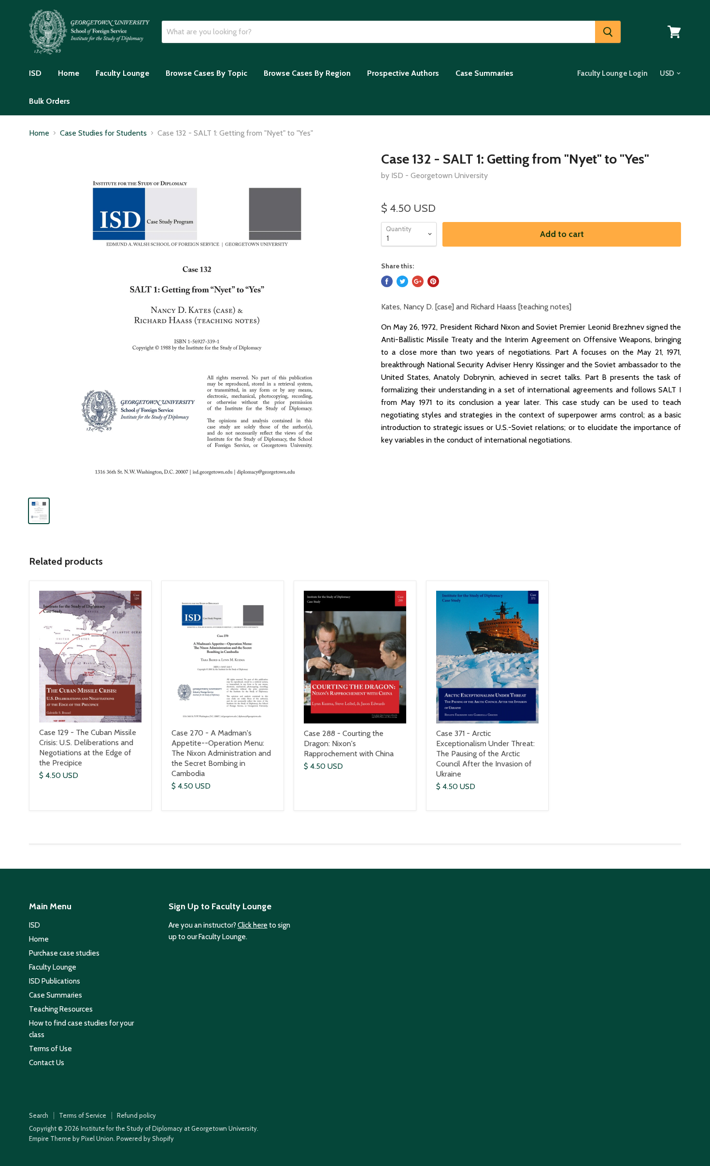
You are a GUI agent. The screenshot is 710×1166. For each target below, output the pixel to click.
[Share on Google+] (418, 281)
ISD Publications (54, 981)
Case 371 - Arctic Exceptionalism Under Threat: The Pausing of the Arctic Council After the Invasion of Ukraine (485, 753)
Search (38, 1115)
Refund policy (136, 1115)
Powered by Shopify (145, 1138)
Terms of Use (50, 1048)
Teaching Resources (61, 1009)
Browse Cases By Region (307, 73)
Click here (253, 925)
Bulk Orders (49, 101)
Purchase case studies (64, 953)
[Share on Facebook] (387, 281)
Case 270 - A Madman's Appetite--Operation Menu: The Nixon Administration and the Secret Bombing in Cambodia (221, 753)
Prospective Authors (403, 73)
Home (68, 73)
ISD (35, 73)
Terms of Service (82, 1115)
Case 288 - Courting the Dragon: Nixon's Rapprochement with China (349, 743)
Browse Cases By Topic (206, 73)
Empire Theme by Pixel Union (71, 1138)
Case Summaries (484, 73)
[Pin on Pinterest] (433, 281)
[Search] (608, 32)
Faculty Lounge (122, 73)
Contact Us (46, 1062)
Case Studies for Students (103, 133)
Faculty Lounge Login (612, 73)
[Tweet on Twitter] (402, 281)
